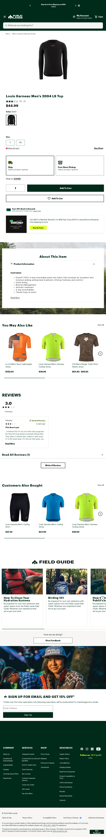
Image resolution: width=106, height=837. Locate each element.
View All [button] (100, 325)
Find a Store (45, 754)
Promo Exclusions (66, 787)
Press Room (7, 778)
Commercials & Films (10, 774)
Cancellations (65, 763)
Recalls (62, 791)
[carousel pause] (78, 5)
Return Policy (64, 758)
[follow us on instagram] (88, 749)
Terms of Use (6, 818)
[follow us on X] (93, 749)
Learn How (37, 211)
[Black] (11, 120)
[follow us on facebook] (82, 749)
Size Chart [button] (98, 148)
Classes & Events (28, 754)
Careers (6, 769)
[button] (17, 178)
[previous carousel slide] (30, 5)
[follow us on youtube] (98, 749)
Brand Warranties (66, 796)
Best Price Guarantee (67, 772)
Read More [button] (15, 298)
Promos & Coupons (47, 763)
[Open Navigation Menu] (4, 16)
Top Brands (45, 767)
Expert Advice (65, 754)
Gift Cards (25, 789)
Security (63, 800)
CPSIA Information (66, 782)
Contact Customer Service (28, 779)
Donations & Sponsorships (8, 760)
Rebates (44, 758)
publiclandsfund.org (59, 831)
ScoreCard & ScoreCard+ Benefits (31, 760)
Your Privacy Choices (70, 818)
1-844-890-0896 (49, 825)
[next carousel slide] (75, 5)
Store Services (27, 769)
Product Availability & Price (67, 777)
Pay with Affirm (27, 793)
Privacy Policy (27, 818)
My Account (26, 774)
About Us (6, 754)
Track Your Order (28, 785)
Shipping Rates (65, 767)
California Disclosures (96, 818)
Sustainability (8, 765)
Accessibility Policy (49, 818)
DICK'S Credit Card (29, 765)
